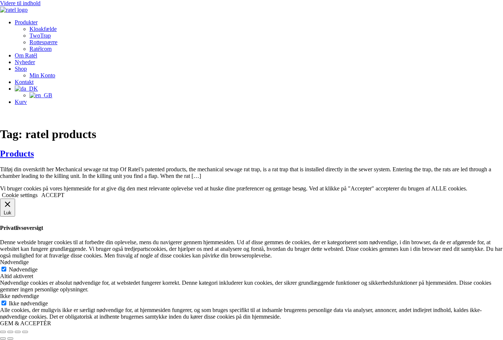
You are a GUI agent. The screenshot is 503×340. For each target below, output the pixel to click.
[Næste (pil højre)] (10, 338)
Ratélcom (40, 49)
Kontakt (24, 82)
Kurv (21, 102)
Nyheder (25, 62)
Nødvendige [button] (14, 262)
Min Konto (42, 75)
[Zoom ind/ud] (3, 332)
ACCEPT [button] (52, 195)
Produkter (26, 22)
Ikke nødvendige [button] (19, 296)
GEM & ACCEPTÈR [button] (25, 323)
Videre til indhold (20, 3)
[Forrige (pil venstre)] (3, 338)
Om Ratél (26, 55)
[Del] (18, 332)
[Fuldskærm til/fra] (10, 332)
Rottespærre (43, 42)
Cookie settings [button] (20, 195)
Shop (21, 69)
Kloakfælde (43, 29)
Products (17, 153)
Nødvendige (23, 269)
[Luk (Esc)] (25, 332)
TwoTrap (40, 35)
